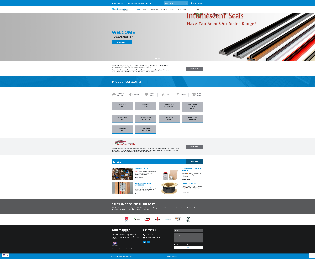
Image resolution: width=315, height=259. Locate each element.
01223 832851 (118, 3)
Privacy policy (115, 248)
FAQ (192, 9)
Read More (194, 162)
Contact (199, 9)
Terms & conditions (123, 248)
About (145, 9)
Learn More (194, 68)
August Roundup (141, 169)
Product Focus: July (189, 183)
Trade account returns (134, 248)
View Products (122, 42)
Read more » (139, 177)
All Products (154, 9)
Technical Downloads (168, 9)
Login (194, 3)
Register (200, 3)
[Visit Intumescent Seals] (236, 27)
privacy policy (187, 244)
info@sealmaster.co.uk (137, 3)
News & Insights (183, 9)
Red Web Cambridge (172, 256)
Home (139, 9)
